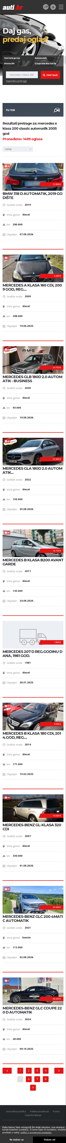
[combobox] (18, 149)
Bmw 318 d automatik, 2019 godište (32, 196)
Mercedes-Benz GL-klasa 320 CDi (32, 827)
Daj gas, (25, 35)
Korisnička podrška (16, 1111)
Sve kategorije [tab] (12, 58)
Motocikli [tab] (9, 63)
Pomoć (56, 1111)
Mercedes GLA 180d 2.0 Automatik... (32, 470)
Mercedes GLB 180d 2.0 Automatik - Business (32, 379)
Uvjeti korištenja (33, 1115)
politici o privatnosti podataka (35, 1132)
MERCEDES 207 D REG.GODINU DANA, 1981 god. (32, 654)
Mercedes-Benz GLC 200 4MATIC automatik (33, 919)
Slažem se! (49, 1140)
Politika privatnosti (39, 1111)
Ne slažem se (17, 1140)
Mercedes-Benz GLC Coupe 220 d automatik (32, 1010)
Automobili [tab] (41, 58)
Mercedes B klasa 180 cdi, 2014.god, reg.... (32, 735)
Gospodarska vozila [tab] (45, 63)
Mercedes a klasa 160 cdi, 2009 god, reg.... (32, 287)
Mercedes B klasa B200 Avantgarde (33, 562)
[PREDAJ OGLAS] (46, 7)
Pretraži (52, 75)
